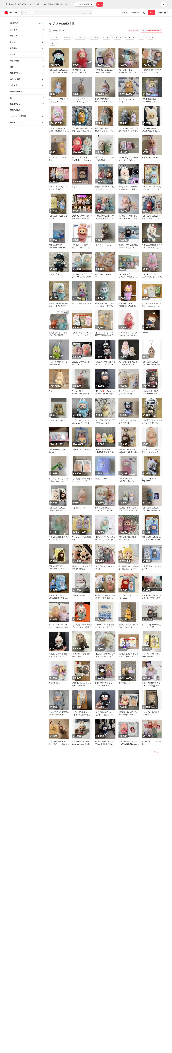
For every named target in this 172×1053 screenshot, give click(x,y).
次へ (156, 752)
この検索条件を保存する (152, 30)
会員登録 (135, 12)
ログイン (125, 12)
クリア (41, 23)
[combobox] (56, 12)
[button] (32, 12)
